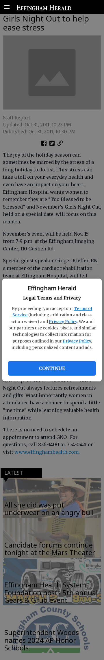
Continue (52, 368)
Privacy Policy (63, 321)
